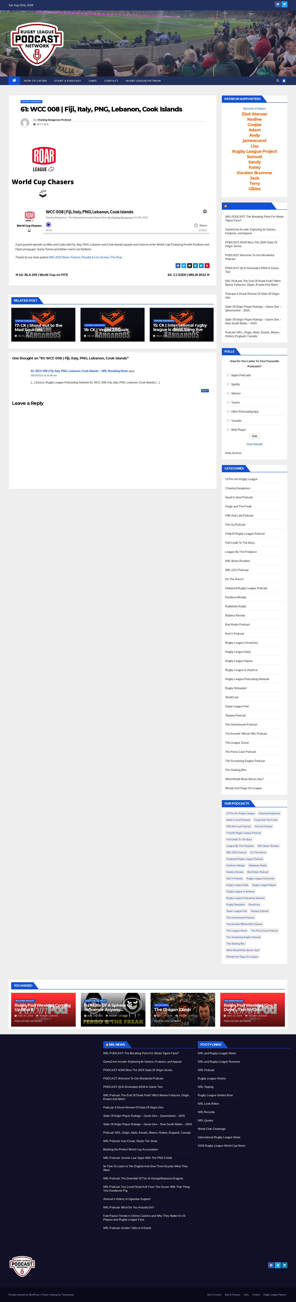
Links (93, 80)
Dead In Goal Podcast (239, 497)
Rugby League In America (241, 670)
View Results (254, 444)
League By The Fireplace (241, 551)
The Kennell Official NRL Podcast (246, 733)
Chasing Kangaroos (31, 102)
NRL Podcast (206, 1070)
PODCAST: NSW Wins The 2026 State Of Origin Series (137, 1070)
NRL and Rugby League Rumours (219, 1061)
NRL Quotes (205, 1120)
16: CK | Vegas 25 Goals (106, 329)
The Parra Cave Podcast (240, 751)
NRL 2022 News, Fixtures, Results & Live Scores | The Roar (85, 257)
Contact (111, 80)
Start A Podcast (67, 80)
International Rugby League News (219, 1137)
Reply (205, 391)
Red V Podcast (234, 633)
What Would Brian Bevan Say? (244, 779)
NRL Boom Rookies (237, 561)
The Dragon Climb (172, 1009)
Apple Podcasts (241, 375)
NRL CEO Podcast (237, 570)
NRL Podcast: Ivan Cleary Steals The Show (130, 1141)
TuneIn (235, 402)
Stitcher (236, 393)
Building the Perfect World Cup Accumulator (130, 1149)
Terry (254, 183)
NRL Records (206, 1112)
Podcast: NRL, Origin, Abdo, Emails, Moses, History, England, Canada (147, 1132)
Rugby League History (212, 1078)
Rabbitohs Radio (235, 606)
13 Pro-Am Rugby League (241, 479)
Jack (254, 178)
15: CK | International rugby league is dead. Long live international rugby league (180, 329)
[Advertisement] (53, 1065)
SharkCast (231, 697)
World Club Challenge (212, 1128)
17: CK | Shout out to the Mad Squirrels (38, 327)
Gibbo (255, 188)
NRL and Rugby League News (217, 1053)
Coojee (254, 124)
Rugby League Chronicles (241, 642)
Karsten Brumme (254, 172)
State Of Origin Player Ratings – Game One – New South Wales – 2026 (147, 1124)
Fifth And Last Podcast (239, 515)
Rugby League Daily (238, 651)
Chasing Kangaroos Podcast (54, 119)
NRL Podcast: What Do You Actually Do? (128, 1207)
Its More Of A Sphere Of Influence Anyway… (108, 1007)
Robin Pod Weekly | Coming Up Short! (43, 1007)
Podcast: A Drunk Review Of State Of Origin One (133, 1107)
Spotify (235, 384)
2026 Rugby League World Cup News (221, 1145)
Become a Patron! (254, 108)
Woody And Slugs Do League (243, 788)
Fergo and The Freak (238, 506)
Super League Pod (237, 706)
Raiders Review (235, 615)
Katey (254, 167)
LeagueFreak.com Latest (248, 206)
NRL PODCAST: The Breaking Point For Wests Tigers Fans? (141, 1053)
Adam (255, 129)
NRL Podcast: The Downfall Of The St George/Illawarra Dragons (143, 1178)
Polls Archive (233, 453)
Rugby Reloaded (235, 688)
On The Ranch (234, 579)
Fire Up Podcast (235, 524)
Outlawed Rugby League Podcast (246, 588)
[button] (277, 80)
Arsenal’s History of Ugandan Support (126, 1199)
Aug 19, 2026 (95, 1016)
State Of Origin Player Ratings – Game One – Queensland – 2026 (144, 1115)
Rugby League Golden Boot (215, 1095)
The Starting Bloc (236, 770)
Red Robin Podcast (237, 624)
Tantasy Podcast (235, 715)
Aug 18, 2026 (164, 1016)
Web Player (238, 429)
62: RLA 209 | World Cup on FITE (43, 275)
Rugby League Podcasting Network (247, 679)
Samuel (254, 156)
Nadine (254, 119)
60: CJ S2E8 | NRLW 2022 (187, 275)
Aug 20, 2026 (25, 1016)
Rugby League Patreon (143, 80)
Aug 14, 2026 (234, 1016)
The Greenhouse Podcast (241, 724)
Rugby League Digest (238, 660)
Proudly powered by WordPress (24, 1294)
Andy (254, 135)
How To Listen (35, 80)
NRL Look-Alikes (208, 1103)
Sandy (254, 161)
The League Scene (237, 742)
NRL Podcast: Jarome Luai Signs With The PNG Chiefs (137, 1157)
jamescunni (254, 140)
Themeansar (67, 1294)
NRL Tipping (205, 1086)
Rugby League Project (254, 151)
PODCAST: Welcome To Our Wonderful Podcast (133, 1078)
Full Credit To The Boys (240, 542)
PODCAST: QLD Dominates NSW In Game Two (133, 1086)
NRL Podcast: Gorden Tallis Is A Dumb (127, 1228)
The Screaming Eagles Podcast (245, 760)
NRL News (117, 1045)
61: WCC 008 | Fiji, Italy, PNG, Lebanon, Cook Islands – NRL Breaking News (79, 371)
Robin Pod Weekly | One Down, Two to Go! (248, 1007)
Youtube (236, 420)
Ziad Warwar (254, 113)
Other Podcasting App (244, 411)
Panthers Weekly (235, 597)
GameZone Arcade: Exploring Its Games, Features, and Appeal (142, 1061)
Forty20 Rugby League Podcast (245, 533)
